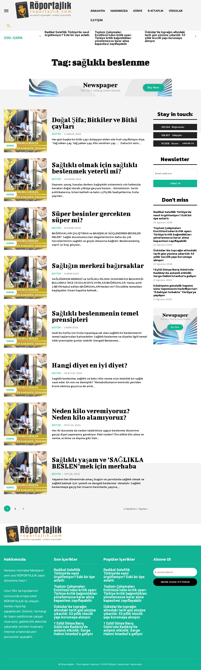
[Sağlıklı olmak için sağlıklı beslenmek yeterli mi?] (25, 179)
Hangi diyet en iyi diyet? (89, 365)
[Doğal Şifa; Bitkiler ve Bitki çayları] (25, 130)
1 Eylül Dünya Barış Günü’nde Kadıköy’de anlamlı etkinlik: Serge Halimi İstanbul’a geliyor (174, 272)
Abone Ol (188, 143)
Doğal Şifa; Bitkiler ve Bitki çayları (94, 123)
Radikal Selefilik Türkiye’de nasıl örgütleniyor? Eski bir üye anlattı (67, 33)
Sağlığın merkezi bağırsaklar (98, 265)
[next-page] (195, 36)
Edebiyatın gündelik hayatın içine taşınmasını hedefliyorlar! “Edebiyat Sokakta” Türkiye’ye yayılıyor (175, 290)
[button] (8, 26)
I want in (175, 183)
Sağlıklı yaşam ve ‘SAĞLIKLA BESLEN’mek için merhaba (97, 462)
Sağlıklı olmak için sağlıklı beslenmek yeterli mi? (94, 168)
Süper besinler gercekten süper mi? (91, 216)
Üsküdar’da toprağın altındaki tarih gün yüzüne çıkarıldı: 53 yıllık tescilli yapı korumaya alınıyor (165, 36)
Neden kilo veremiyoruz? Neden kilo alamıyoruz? (91, 414)
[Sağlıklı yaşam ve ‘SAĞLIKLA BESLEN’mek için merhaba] (25, 472)
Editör (56, 134)
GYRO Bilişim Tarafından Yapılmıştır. (121, 664)
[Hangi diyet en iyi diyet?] (25, 375)
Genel (10, 145)
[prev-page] (40, 36)
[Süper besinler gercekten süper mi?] (25, 228)
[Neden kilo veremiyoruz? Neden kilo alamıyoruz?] (25, 423)
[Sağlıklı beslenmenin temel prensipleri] (25, 326)
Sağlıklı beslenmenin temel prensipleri (95, 316)
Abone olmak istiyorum (175, 582)
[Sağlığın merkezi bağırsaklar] (25, 277)
